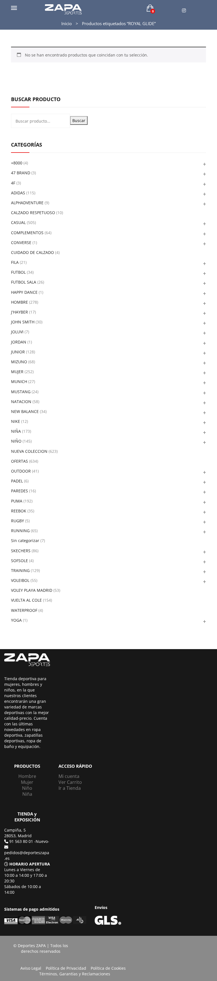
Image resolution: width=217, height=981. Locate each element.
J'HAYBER (19, 312)
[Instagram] (184, 10)
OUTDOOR (21, 471)
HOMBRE (19, 302)
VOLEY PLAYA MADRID (31, 590)
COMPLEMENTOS (27, 232)
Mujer (27, 782)
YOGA (16, 620)
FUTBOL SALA (23, 282)
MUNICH (19, 381)
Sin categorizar (25, 540)
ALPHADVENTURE (27, 202)
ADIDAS (18, 192)
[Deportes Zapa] (63, 9)
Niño (27, 788)
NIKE (15, 421)
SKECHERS (21, 550)
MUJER (17, 371)
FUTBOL (18, 272)
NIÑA (16, 431)
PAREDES (19, 490)
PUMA (16, 501)
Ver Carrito (70, 782)
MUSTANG (21, 391)
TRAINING (20, 570)
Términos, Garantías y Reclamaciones (74, 973)
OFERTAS (19, 461)
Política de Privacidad (66, 968)
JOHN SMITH (22, 322)
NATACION (21, 401)
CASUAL (18, 222)
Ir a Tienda (69, 788)
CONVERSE (21, 242)
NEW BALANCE (25, 411)
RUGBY (17, 520)
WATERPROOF (24, 610)
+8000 (16, 163)
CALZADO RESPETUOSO (33, 212)
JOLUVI (17, 331)
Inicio (66, 23)
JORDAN (18, 342)
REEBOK (18, 511)
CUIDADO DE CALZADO (32, 252)
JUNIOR (18, 351)
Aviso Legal (30, 968)
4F (13, 183)
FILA (15, 262)
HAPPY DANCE (24, 292)
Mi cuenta (68, 776)
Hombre (27, 776)
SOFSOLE (19, 560)
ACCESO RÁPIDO (75, 766)
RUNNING (20, 530)
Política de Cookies (108, 968)
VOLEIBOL (20, 580)
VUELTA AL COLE (26, 600)
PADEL (17, 481)
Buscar (78, 120)
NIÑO (16, 441)
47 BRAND (20, 172)
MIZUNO (19, 361)
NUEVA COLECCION (29, 451)
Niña (27, 794)
